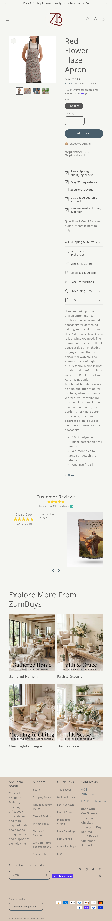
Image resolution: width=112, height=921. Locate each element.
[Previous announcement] (6, 3)
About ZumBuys (66, 846)
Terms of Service (38, 833)
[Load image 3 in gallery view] (36, 91)
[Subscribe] (46, 875)
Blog (59, 853)
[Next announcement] (106, 3)
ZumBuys (21, 919)
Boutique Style (65, 804)
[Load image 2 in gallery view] (27, 91)
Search (37, 789)
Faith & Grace (68, 676)
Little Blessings (66, 831)
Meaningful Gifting (24, 746)
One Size (74, 106)
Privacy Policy (41, 823)
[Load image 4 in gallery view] (45, 91)
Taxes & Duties (42, 816)
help (68, 230)
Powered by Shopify (36, 919)
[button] (7, 19)
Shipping (69, 84)
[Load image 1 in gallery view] (19, 91)
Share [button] (71, 475)
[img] (56, 502)
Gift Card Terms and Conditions (42, 844)
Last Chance (64, 838)
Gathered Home (22, 676)
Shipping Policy (42, 797)
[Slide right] (53, 91)
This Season (66, 746)
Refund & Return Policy (42, 806)
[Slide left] (12, 91)
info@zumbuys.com (94, 801)
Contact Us (39, 854)
